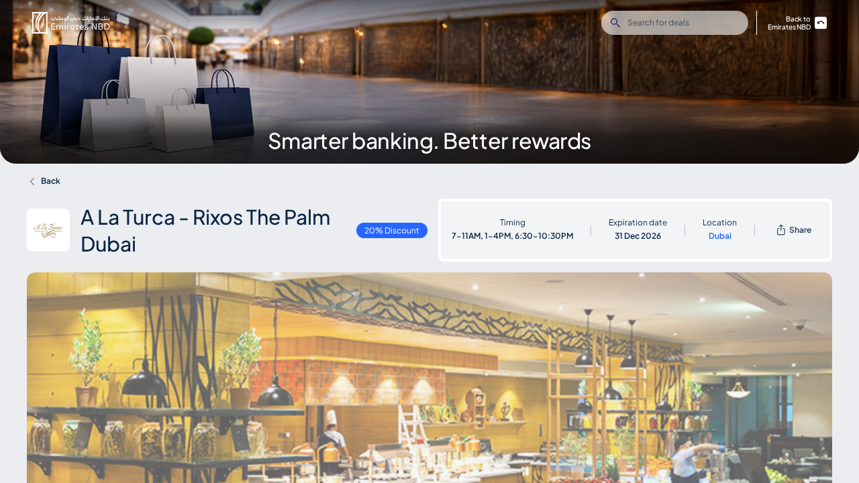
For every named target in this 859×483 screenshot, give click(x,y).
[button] (71, 23)
